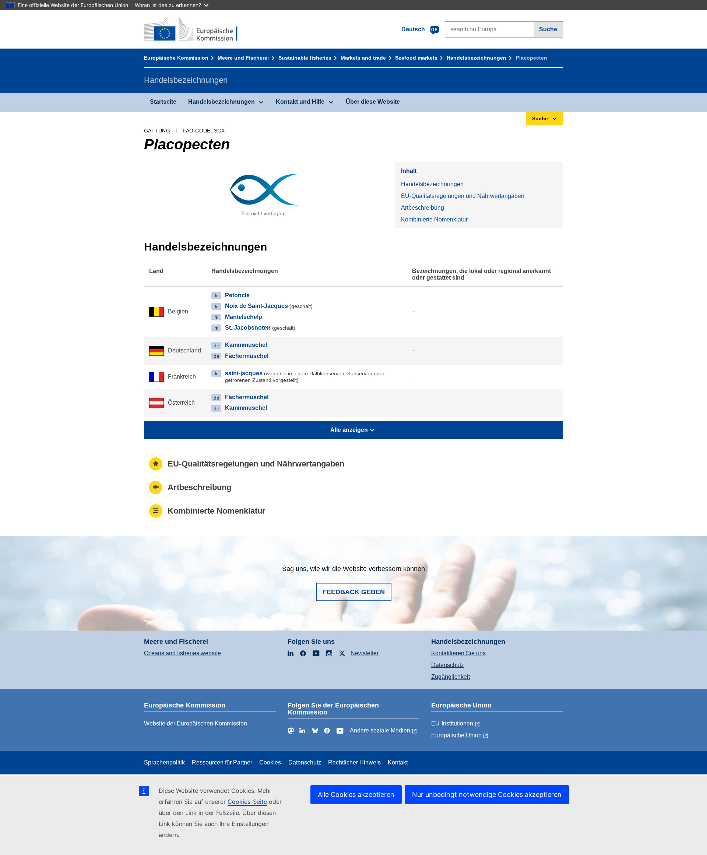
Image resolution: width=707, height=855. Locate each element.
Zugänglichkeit (450, 677)
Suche (548, 29)
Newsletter (365, 653)
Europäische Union (456, 735)
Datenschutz (447, 665)
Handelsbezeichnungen (476, 58)
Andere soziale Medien (380, 730)
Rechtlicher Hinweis (354, 762)
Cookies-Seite (247, 801)
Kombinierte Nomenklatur (434, 219)
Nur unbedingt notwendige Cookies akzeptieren (487, 794)
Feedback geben (354, 592)
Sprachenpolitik (164, 762)
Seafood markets (416, 58)
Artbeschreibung (422, 208)
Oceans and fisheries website (182, 653)
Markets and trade (363, 58)
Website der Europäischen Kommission (195, 723)
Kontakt (398, 762)
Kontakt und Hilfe (300, 102)
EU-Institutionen (452, 723)
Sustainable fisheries (304, 58)
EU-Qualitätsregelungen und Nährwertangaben (462, 196)
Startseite (163, 102)
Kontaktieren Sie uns (458, 653)
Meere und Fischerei (243, 58)
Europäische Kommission (176, 58)
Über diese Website (373, 102)
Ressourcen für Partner (222, 762)
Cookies (270, 762)
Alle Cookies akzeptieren (356, 794)
